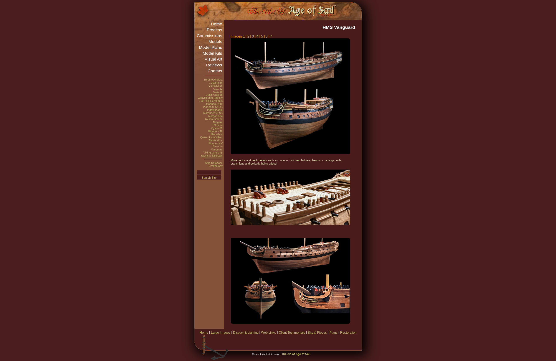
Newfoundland (214, 119)
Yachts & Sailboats (212, 155)
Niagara (218, 122)
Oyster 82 (217, 128)
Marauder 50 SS (213, 113)
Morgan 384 (215, 116)
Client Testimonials (292, 332)
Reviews (214, 65)
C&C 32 (218, 88)
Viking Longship (213, 152)
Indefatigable (215, 110)
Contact (215, 71)
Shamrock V (215, 143)
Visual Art (213, 59)
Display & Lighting (245, 332)
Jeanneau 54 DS (213, 107)
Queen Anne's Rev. (211, 137)
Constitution (215, 85)
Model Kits (212, 53)
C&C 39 (218, 91)
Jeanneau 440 (214, 103)
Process (214, 30)
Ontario (218, 125)
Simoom (218, 146)
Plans (333, 332)
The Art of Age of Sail (295, 354)
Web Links (268, 332)
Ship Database (214, 163)
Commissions (209, 35)
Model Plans (210, 47)
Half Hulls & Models (211, 100)
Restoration (216, 140)
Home (216, 24)
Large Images (220, 332)
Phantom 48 (215, 131)
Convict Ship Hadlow (210, 97)
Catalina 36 (216, 82)
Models (215, 41)
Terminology (215, 166)
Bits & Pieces (317, 332)
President (217, 134)
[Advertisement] (310, 341)
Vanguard (217, 149)
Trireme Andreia (213, 79)
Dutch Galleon (214, 94)
